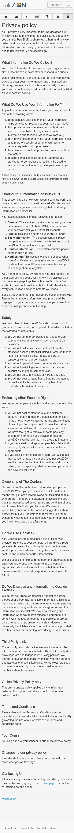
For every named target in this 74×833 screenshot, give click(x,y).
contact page (47, 783)
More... (54, 828)
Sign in (57, 5)
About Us (10, 828)
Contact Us (26, 828)
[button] (6, 16)
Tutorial (41, 828)
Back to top (10, 798)
